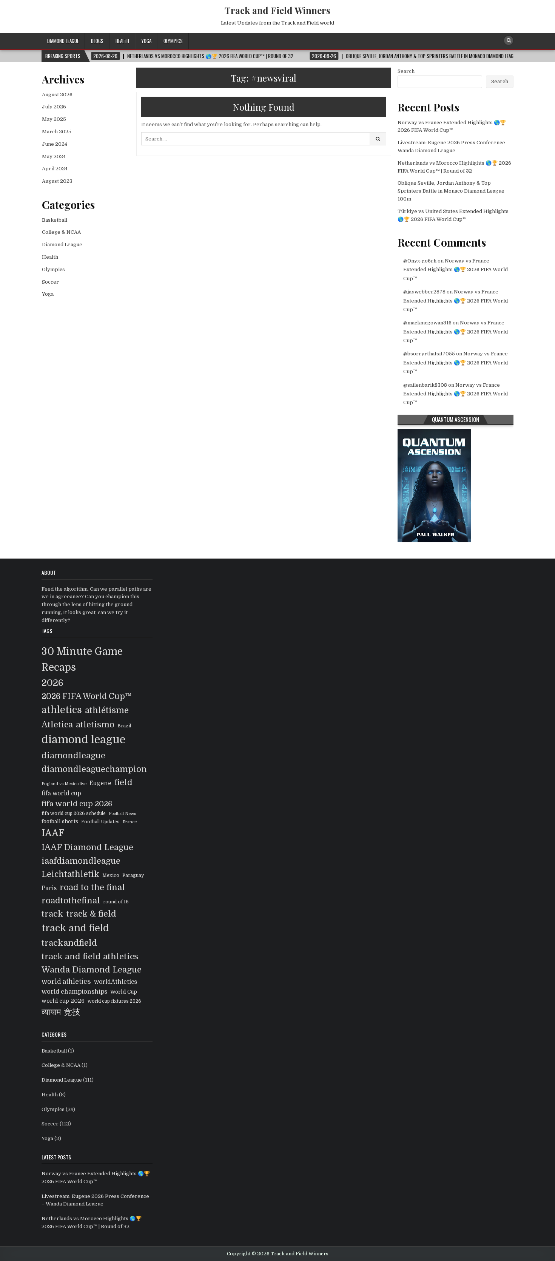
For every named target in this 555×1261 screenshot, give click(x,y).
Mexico (110, 875)
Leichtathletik (70, 874)
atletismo (95, 724)
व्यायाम (51, 1012)
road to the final (92, 887)
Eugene (100, 783)
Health (122, 41)
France (130, 822)
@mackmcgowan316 (427, 323)
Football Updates (100, 821)
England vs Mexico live (64, 783)
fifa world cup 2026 (77, 804)
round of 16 (116, 901)
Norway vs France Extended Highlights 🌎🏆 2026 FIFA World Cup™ (455, 269)
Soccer (50, 282)
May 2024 (54, 156)
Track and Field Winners (277, 10)
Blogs (97, 41)
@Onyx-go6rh (419, 261)
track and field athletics (90, 956)
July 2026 (54, 107)
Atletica (57, 724)
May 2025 (54, 119)
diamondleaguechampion (94, 769)
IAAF (53, 833)
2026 (52, 683)
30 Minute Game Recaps (82, 659)
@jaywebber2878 (424, 292)
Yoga (146, 41)
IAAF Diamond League (87, 847)
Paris (49, 888)
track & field (91, 913)
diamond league (83, 739)
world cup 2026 (63, 1001)
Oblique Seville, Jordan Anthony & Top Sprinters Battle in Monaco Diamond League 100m (451, 191)
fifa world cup (61, 793)
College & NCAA (61, 232)
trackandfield (69, 943)
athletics (62, 710)
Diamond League (63, 41)
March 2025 (56, 131)
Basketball (54, 220)
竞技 (72, 1012)
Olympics (173, 41)
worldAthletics (115, 982)
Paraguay (133, 875)
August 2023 (57, 181)
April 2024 (55, 168)
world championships (74, 991)
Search (406, 71)
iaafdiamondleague (81, 861)
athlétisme (107, 710)
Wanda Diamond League (92, 969)
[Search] (508, 40)
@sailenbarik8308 (425, 385)
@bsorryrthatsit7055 (429, 354)
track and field (75, 928)
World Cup (123, 992)
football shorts (60, 821)
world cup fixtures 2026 (114, 1001)
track (52, 913)
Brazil (124, 726)
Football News (122, 813)
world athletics (66, 981)
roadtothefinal (71, 900)
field (123, 782)
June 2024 (54, 144)
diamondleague (73, 755)
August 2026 (57, 94)
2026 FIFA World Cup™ (87, 696)
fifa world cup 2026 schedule (74, 813)
